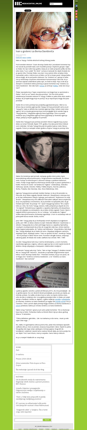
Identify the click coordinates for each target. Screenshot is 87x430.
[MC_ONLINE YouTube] (75, 14)
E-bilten (47, 429)
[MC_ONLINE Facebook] (75, 6)
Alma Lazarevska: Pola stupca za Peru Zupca (30, 364)
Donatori (41, 429)
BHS (77, 1)
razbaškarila (66, 299)
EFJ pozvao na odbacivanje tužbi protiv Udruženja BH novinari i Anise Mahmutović (32, 404)
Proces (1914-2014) (23, 359)
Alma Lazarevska (21, 55)
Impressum (54, 429)
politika (29, 57)
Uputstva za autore (64, 429)
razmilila (58, 299)
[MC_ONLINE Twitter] (76, 8)
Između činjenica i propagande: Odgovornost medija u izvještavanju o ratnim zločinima (30, 390)
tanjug (24, 57)
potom (18, 306)
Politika (55, 86)
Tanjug (41, 86)
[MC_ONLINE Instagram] (75, 11)
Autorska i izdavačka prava (30, 429)
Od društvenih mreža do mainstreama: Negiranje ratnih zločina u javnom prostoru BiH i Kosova (32, 382)
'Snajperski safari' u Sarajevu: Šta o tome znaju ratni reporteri (32, 411)
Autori (20, 429)
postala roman (60, 301)
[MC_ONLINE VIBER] (75, 20)
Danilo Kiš (19, 57)
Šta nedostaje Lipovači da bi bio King (30, 369)
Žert (17, 350)
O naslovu (20, 354)
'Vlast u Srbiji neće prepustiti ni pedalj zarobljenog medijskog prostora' (30, 398)
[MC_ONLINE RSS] (75, 17)
